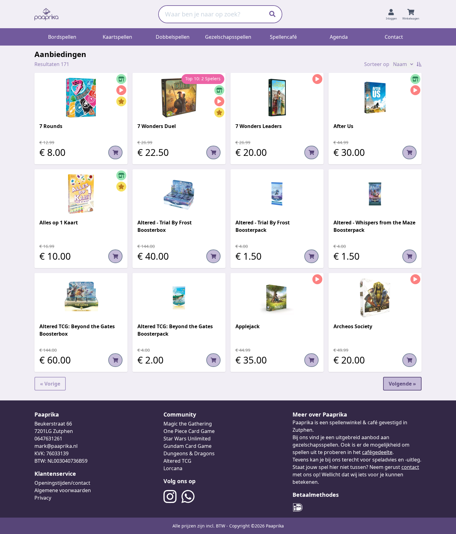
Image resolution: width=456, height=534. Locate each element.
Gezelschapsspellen (228, 36)
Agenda (339, 36)
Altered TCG (177, 460)
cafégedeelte (377, 452)
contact (410, 467)
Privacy (42, 497)
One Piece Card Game (189, 431)
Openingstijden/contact (62, 482)
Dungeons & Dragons (189, 453)
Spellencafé (283, 36)
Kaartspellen (117, 36)
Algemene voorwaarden (62, 490)
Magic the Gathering (187, 423)
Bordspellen (62, 36)
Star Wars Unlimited (187, 438)
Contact (394, 36)
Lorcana (172, 468)
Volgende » (402, 383)
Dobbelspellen (173, 36)
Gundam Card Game (187, 446)
